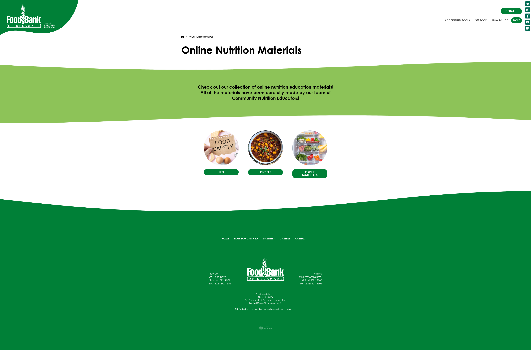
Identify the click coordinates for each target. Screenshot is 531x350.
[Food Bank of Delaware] (265, 268)
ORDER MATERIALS (309, 173)
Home (225, 238)
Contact (301, 238)
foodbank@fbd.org (265, 294)
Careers (285, 238)
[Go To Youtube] (527, 22)
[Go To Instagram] (527, 9)
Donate (511, 11)
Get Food (481, 20)
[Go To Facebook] (527, 16)
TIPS (221, 172)
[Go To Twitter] (527, 3)
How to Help (500, 20)
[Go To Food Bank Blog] (527, 28)
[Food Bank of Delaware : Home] (24, 16)
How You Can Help (246, 238)
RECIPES (265, 172)
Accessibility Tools (457, 20)
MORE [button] (516, 20)
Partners (269, 238)
